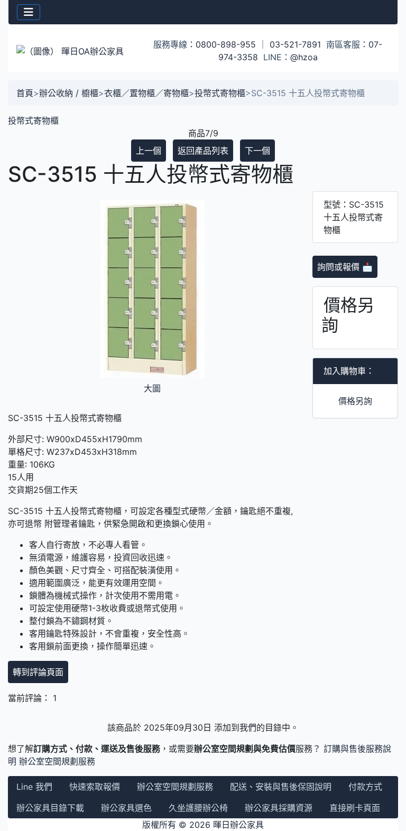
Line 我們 (34, 786)
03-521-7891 (295, 44)
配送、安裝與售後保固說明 (280, 786)
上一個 (148, 150)
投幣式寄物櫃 (220, 93)
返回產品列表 (203, 150)
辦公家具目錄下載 (50, 807)
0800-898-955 (226, 44)
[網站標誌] (73, 51)
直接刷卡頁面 (354, 807)
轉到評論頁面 (38, 672)
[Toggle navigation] (28, 12)
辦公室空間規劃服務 (57, 761)
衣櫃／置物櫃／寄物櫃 (146, 93)
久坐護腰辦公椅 (198, 807)
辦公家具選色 (126, 807)
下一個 (257, 150)
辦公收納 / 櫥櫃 (68, 93)
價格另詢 (355, 401)
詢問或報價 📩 (345, 267)
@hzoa (304, 57)
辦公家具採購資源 (278, 807)
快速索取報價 (94, 786)
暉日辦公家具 (238, 824)
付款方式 (365, 786)
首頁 (24, 93)
